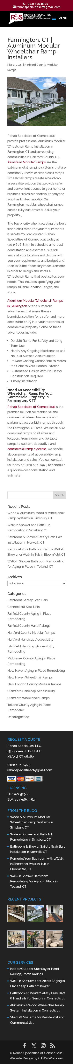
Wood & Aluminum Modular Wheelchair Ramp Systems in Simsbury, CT (31, 822)
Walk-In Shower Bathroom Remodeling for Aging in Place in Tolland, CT (34, 881)
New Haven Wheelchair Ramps (30, 677)
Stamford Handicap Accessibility (31, 691)
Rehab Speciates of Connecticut (31, 407)
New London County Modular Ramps (34, 684)
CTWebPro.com (50, 1058)
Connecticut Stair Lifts (23, 607)
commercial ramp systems (26, 449)
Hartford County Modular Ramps (31, 633)
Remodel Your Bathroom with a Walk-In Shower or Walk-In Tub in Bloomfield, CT (37, 864)
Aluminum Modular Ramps (26, 162)
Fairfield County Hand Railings (28, 626)
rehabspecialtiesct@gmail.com (29, 770)
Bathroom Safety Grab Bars (27, 600)
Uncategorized (18, 717)
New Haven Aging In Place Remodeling (36, 670)
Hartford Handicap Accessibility (30, 639)
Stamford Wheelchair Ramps (28, 698)
